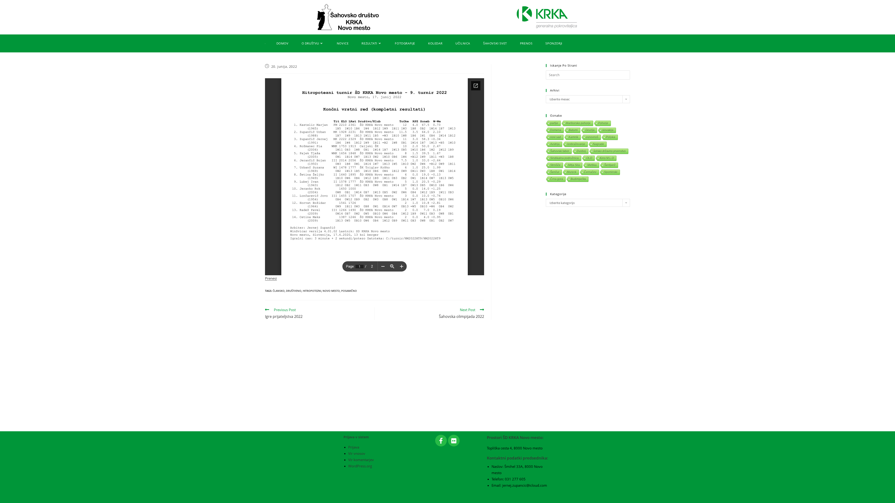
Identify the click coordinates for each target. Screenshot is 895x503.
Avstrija (555, 144)
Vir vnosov (356, 453)
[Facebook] (441, 440)
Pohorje (603, 123)
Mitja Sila (574, 165)
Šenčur (554, 172)
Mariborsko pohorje (578, 123)
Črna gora (556, 179)
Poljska (610, 137)
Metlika (592, 165)
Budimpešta (578, 179)
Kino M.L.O (607, 158)
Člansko (279, 290)
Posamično (349, 290)
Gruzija (590, 130)
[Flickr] (454, 440)
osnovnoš (592, 137)
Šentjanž (610, 165)
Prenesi (271, 278)
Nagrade (598, 144)
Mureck (571, 172)
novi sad (555, 137)
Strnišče (555, 165)
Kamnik (573, 137)
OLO (589, 158)
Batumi (573, 130)
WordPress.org (360, 466)
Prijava (353, 447)
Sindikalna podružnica (564, 158)
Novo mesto (331, 290)
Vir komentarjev (361, 459)
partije (554, 123)
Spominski (610, 172)
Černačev (590, 172)
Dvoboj (581, 151)
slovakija (607, 130)
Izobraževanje (576, 144)
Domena (555, 130)
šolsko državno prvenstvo (610, 151)
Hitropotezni (312, 290)
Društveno (293, 290)
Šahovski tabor (559, 151)
